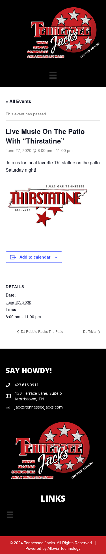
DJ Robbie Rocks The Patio (41, 331)
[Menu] (10, 514)
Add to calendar (35, 257)
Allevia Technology (64, 548)
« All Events (18, 101)
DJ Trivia (90, 331)
